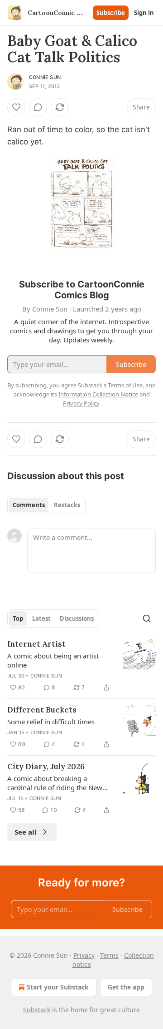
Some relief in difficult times (51, 721)
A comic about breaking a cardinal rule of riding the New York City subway (54, 783)
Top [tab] (18, 618)
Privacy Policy (81, 403)
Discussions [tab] (77, 618)
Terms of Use (125, 385)
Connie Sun (45, 77)
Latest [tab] (41, 618)
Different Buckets (42, 710)
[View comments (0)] (38, 107)
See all (25, 831)
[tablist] (46, 505)
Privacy (84, 955)
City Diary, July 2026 (46, 767)
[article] (81, 665)
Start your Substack (58, 987)
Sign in (144, 13)
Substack (36, 1009)
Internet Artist (36, 644)
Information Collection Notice (98, 394)
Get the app (126, 987)
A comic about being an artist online (53, 660)
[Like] (16, 107)
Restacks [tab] (67, 505)
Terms (109, 955)
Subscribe (110, 13)
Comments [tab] (29, 505)
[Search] (147, 618)
